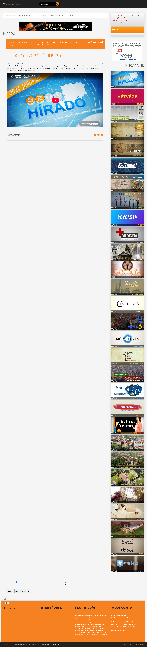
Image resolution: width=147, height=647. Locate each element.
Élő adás (116, 29)
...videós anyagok (10, 15)
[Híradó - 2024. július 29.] (95, 135)
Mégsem (10, 591)
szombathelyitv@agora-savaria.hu (125, 626)
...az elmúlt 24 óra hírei (40, 15)
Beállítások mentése (22, 591)
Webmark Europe (139, 644)
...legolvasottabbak (24, 15)
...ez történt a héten (57, 15)
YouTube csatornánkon (87, 42)
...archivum (69, 15)
